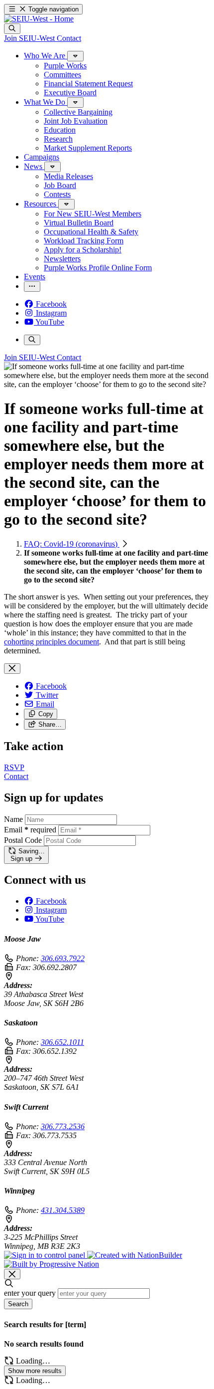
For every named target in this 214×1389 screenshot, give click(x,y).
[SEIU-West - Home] (39, 18)
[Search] (12, 28)
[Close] (12, 668)
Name (13, 819)
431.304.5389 (63, 1210)
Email (30, 829)
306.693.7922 (63, 958)
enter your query (30, 1293)
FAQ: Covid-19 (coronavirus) (71, 544)
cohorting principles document (51, 641)
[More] (75, 56)
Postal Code (23, 840)
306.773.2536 (63, 1126)
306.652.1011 (62, 1042)
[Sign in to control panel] (45, 1255)
